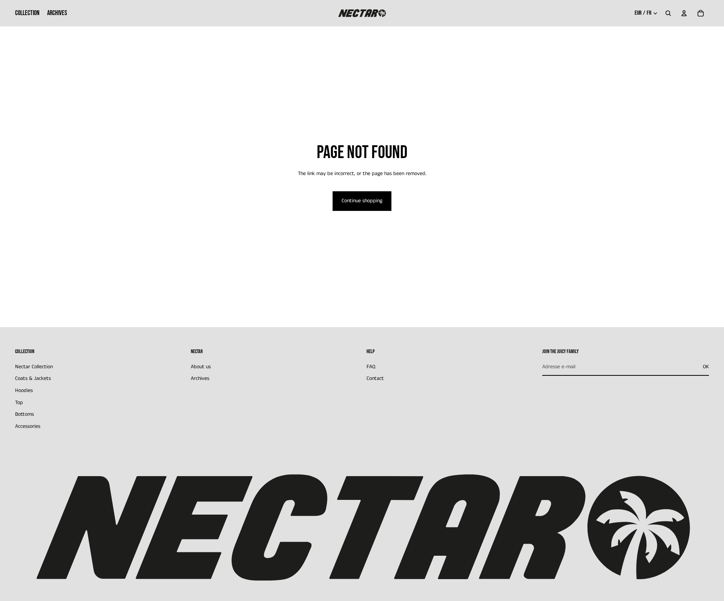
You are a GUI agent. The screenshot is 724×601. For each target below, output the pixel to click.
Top (19, 402)
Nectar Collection (34, 366)
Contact (375, 378)
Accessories (27, 426)
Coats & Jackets (33, 378)
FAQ (371, 366)
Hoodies (24, 390)
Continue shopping (362, 200)
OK (706, 366)
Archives (200, 378)
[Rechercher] (668, 13)
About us (201, 366)
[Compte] (684, 13)
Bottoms (24, 414)
